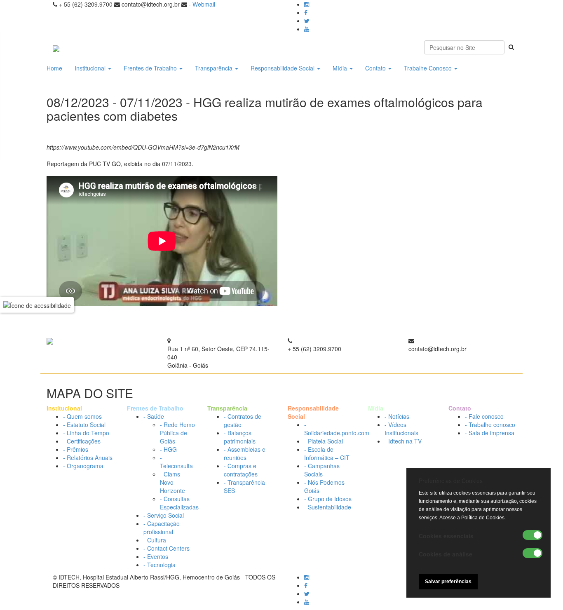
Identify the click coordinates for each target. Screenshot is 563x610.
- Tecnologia (159, 565)
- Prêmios (75, 449)
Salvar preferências (448, 581)
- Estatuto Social (84, 424)
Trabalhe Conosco (428, 68)
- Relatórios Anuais (88, 457)
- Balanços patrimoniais (240, 437)
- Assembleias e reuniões (244, 453)
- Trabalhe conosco (490, 424)
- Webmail (202, 4)
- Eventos (155, 556)
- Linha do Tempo (86, 433)
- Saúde (153, 416)
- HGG (168, 449)
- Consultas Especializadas (179, 503)
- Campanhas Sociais (322, 470)
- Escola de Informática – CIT (327, 453)
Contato (376, 68)
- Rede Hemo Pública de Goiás (177, 432)
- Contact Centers (166, 548)
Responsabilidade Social (283, 68)
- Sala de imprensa (489, 433)
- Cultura (154, 540)
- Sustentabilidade (327, 507)
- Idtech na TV (403, 441)
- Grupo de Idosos (328, 499)
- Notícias (397, 416)
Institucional (91, 68)
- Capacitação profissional (161, 527)
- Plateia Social (323, 441)
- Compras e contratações (241, 470)
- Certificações (82, 441)
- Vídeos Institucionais (401, 428)
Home (54, 68)
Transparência (214, 68)
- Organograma (83, 466)
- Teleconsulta (176, 461)
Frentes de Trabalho (151, 68)
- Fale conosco (484, 416)
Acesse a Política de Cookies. (472, 518)
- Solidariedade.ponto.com (336, 428)
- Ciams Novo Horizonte (172, 482)
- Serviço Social (163, 515)
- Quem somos (82, 416)
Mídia (341, 68)
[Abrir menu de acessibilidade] (37, 305)
